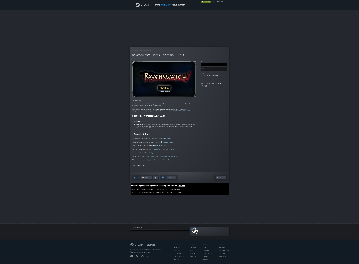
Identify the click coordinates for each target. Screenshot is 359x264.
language (219, 1)
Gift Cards (176, 259)
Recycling (193, 256)
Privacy (205, 247)
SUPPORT (181, 5)
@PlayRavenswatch (169, 142)
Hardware (193, 253)
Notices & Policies (208, 253)
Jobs (191, 250)
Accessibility (206, 250)
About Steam (177, 247)
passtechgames (151, 153)
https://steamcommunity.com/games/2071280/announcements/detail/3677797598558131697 (161, 111)
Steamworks (177, 253)
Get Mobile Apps (224, 250)
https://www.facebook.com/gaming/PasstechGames (161, 156)
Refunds (205, 259)
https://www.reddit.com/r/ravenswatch (162, 149)
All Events (135, 50)
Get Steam (222, 247)
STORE (157, 5)
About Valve (193, 247)
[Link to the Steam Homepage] (142, 6)
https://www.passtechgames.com (161, 138)
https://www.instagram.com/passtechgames (160, 160)
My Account (222, 256)
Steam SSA (177, 250)
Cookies (205, 256)
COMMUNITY (166, 5)
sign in (213, 1)
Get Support (222, 253)
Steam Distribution (179, 256)
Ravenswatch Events (145, 50)
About (174, 5)
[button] (214, 64)
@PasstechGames (160, 145)
